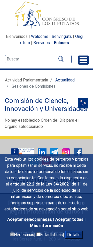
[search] (38, 59)
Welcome (39, 36)
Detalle (74, 234)
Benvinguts (62, 36)
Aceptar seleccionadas (30, 219)
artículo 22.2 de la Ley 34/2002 (40, 184)
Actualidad (65, 80)
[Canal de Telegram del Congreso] (55, 151)
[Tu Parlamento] (23, 151)
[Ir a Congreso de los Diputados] (46, 15)
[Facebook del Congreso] (78, 151)
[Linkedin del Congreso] (42, 151)
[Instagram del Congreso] (67, 151)
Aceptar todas (69, 219)
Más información (46, 225)
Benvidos (41, 42)
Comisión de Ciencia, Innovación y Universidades (46, 105)
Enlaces (61, 42)
